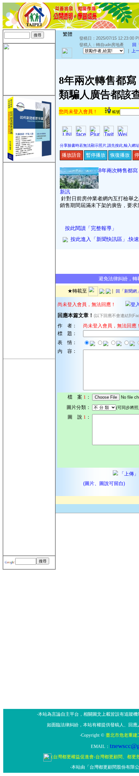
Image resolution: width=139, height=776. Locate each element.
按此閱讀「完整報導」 (91, 228)
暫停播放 (95, 155)
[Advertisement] (29, 259)
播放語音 (71, 155)
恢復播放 (120, 155)
